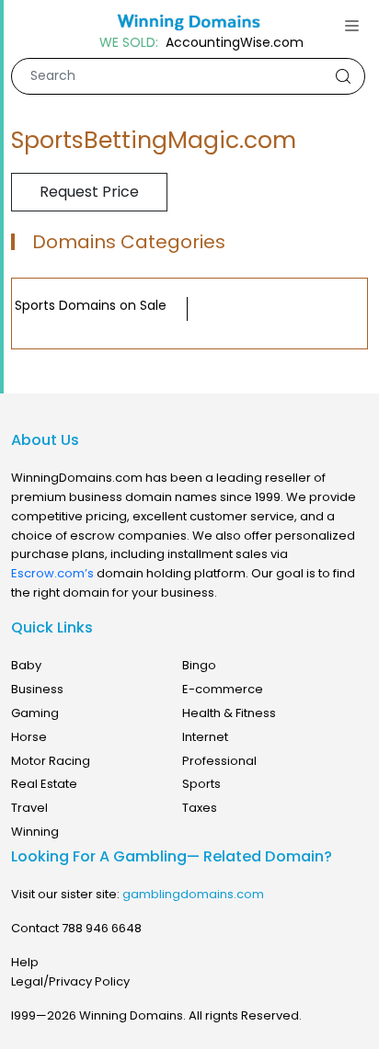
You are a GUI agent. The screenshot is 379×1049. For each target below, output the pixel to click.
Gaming (35, 713)
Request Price (89, 191)
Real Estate (44, 783)
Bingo (199, 665)
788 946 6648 (102, 928)
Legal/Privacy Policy (70, 981)
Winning (35, 831)
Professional (219, 761)
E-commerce (222, 689)
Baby (26, 665)
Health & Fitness (229, 713)
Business (37, 689)
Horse (29, 737)
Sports (201, 783)
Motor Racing (50, 761)
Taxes (199, 807)
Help (25, 962)
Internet (205, 737)
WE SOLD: (128, 42)
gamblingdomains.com (193, 894)
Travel (29, 807)
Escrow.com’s (52, 573)
